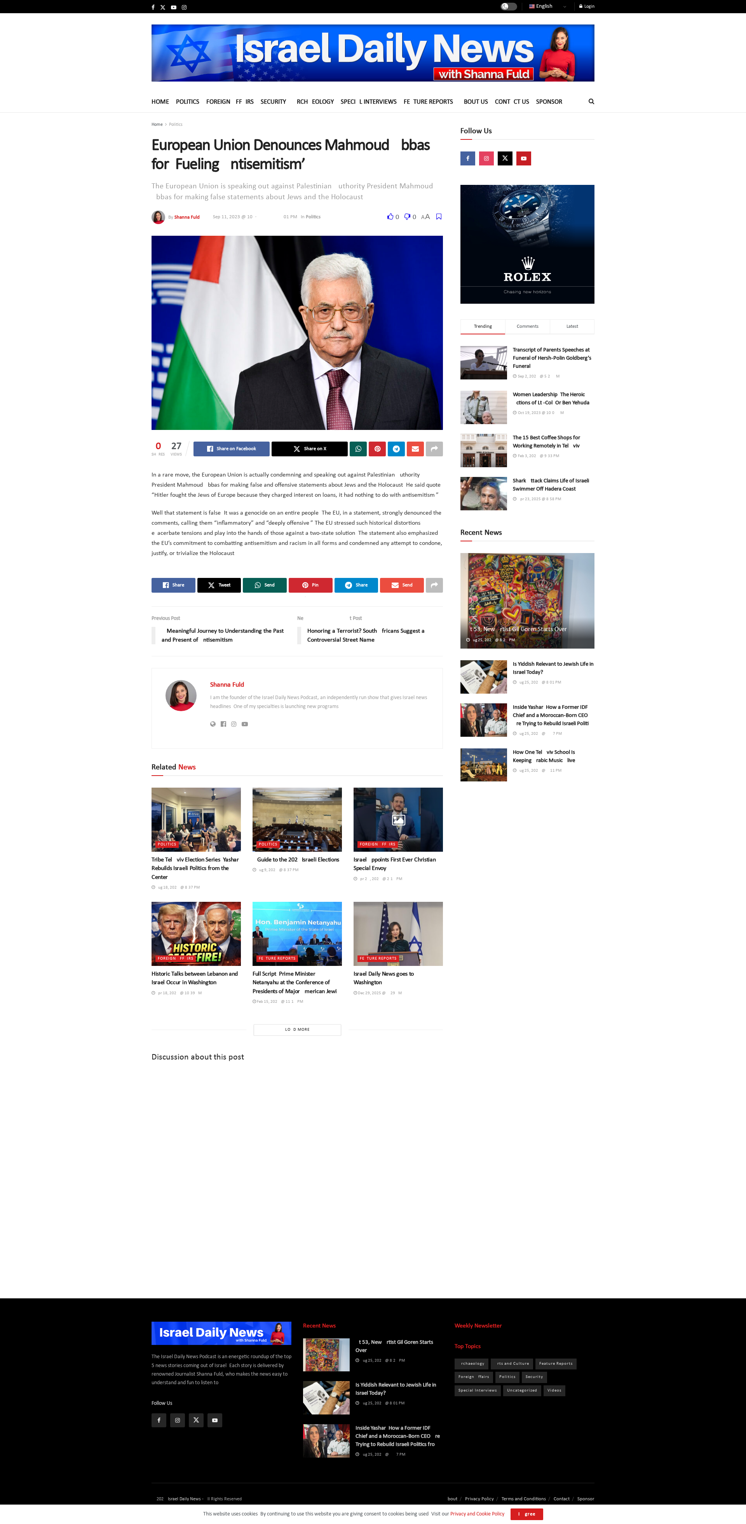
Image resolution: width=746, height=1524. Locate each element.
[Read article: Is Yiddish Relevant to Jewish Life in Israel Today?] (483, 677)
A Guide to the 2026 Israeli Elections (296, 860)
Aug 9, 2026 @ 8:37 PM (277, 870)
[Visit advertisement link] (527, 244)
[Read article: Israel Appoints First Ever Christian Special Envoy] (398, 819)
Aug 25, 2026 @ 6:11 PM (538, 771)
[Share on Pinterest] (377, 449)
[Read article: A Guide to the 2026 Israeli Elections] (297, 819)
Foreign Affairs (230, 102)
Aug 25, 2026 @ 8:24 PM (492, 640)
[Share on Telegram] (396, 449)
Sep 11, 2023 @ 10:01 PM (255, 216)
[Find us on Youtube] (173, 8)
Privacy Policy (479, 1498)
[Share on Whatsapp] (358, 449)
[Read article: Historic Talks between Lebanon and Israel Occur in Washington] (196, 934)
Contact (562, 1498)
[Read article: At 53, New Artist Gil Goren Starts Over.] (527, 601)
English (544, 6)
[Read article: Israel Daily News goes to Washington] (398, 934)
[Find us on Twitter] (163, 8)
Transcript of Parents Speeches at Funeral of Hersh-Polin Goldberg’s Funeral (552, 358)
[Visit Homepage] (373, 52)
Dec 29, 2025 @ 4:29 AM (379, 993)
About (450, 1498)
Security (273, 102)
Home (160, 102)
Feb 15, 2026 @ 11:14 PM (279, 1002)
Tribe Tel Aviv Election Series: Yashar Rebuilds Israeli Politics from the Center (195, 868)
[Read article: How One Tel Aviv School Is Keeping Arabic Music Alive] (483, 765)
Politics (187, 102)
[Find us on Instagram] (184, 8)
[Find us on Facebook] (153, 8)
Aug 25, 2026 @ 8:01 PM (538, 682)
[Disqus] (297, 1174)
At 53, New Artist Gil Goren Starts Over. (516, 629)
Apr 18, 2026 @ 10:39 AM (178, 993)
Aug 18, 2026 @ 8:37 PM (177, 888)
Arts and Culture (512, 1364)
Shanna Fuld (187, 216)
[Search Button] (591, 101)
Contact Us (512, 102)
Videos (554, 1390)
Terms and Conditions (524, 1498)
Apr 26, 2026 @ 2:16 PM (379, 879)
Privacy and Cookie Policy (477, 1514)
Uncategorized (522, 1390)
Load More (297, 1030)
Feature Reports (428, 102)
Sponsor (549, 102)
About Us (474, 102)
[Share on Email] (415, 449)
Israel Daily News (184, 1499)
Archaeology (313, 102)
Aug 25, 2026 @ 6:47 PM (539, 734)
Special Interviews (369, 102)
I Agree (526, 1514)
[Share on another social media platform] (434, 449)
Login (588, 6)
